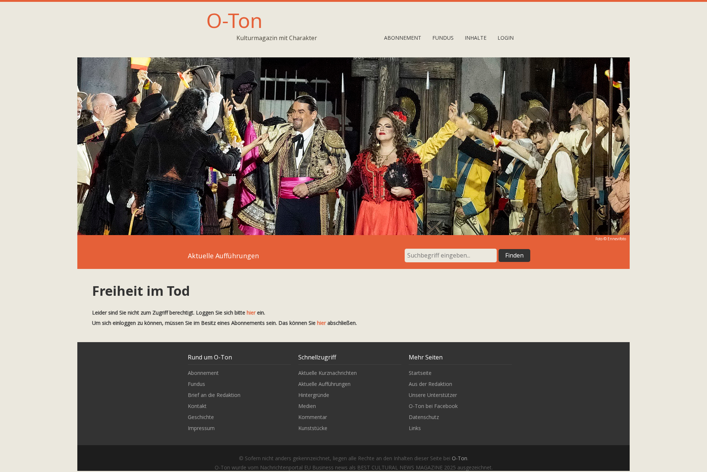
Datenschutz (424, 417)
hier (251, 312)
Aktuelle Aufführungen (324, 383)
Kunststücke (312, 428)
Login (505, 37)
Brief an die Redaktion (214, 394)
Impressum (201, 428)
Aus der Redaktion (430, 383)
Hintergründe (313, 394)
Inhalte (475, 37)
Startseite (420, 372)
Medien (307, 405)
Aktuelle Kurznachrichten (327, 372)
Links (415, 428)
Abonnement (402, 37)
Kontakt (197, 405)
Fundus (443, 37)
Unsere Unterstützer (433, 394)
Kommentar (312, 417)
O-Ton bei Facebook (433, 405)
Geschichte (201, 417)
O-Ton (234, 20)
